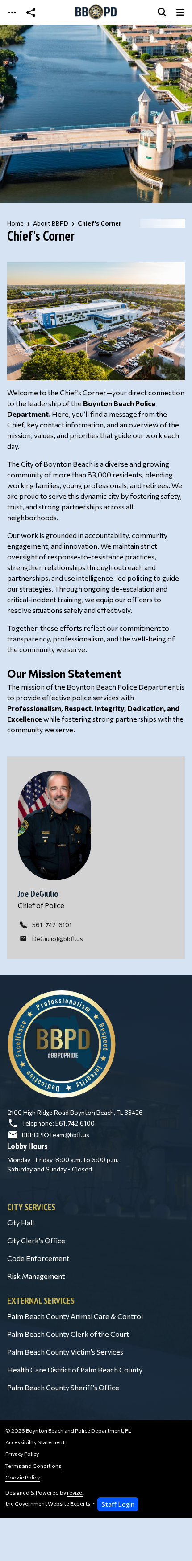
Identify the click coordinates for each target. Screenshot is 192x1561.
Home (15, 223)
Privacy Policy (22, 1453)
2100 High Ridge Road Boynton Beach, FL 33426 (75, 1112)
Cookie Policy (22, 1477)
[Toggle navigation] (12, 12)
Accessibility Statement (35, 1442)
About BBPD (50, 223)
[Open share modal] (30, 12)
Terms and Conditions (33, 1465)
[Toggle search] (162, 12)
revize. (75, 1492)
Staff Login (117, 1504)
